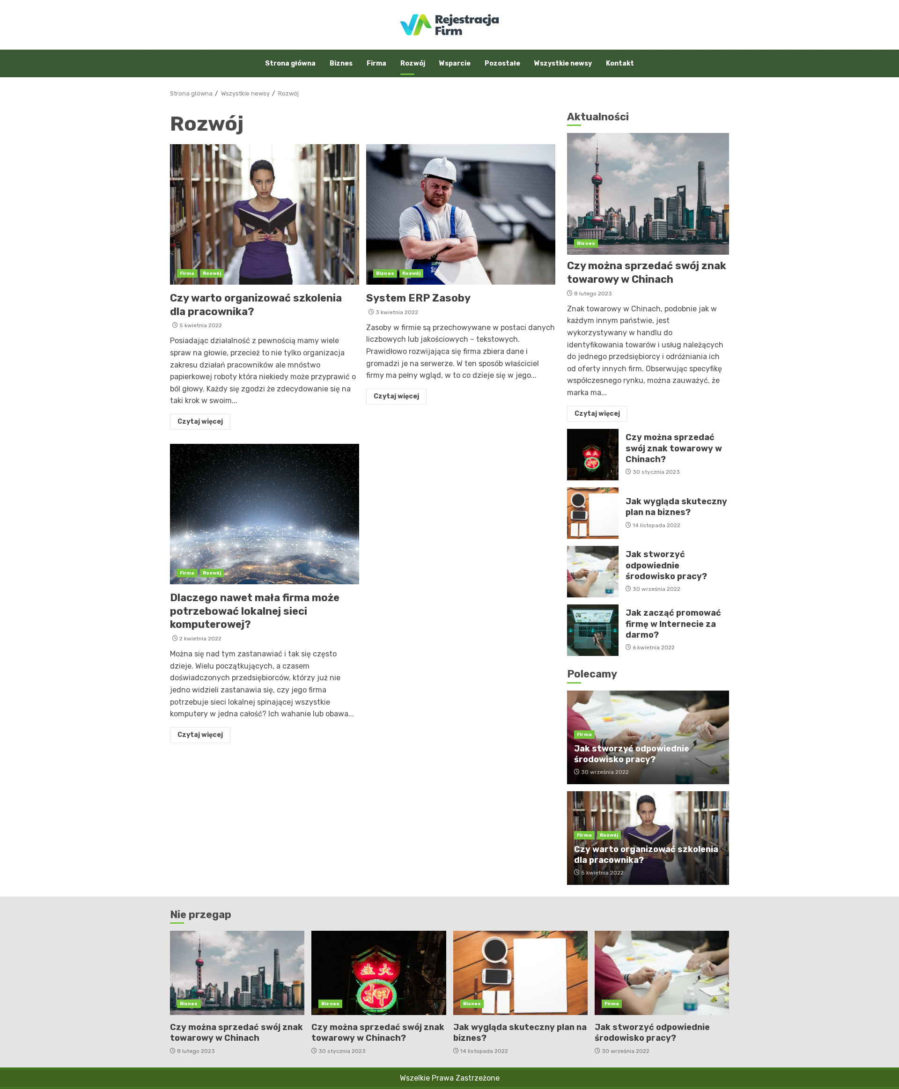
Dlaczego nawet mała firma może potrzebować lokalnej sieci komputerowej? (264, 514)
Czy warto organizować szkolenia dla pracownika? (264, 214)
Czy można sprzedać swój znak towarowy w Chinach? (593, 454)
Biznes (341, 63)
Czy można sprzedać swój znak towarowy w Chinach (648, 194)
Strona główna (290, 63)
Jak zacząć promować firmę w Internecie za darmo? (593, 630)
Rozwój (412, 63)
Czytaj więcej (200, 422)
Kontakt (620, 63)
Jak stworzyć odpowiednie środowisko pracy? (593, 571)
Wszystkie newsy (563, 63)
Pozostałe (502, 63)
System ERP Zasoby (460, 214)
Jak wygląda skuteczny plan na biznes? (593, 513)
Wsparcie (455, 63)
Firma (376, 63)
